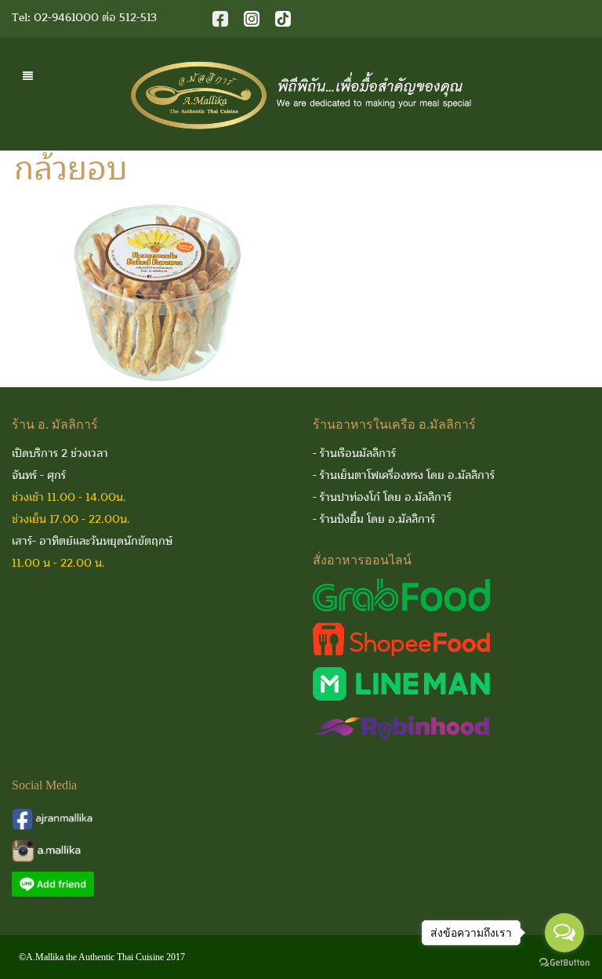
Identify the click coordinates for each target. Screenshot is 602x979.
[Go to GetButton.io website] (564, 963)
